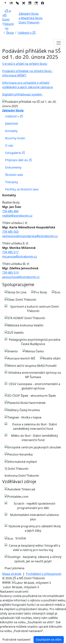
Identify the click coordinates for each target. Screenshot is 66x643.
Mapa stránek (11, 574)
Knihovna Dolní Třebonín (22, 476)
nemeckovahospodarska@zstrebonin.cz (30, 236)
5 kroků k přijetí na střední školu (24, 64)
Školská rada (14, 175)
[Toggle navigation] (59, 43)
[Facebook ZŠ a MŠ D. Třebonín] (42, 3)
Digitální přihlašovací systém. (22, 94)
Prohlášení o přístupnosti (43, 574)
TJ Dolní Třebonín (16, 469)
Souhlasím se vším (48, 640)
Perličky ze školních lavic (22, 189)
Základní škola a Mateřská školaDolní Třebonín (30, 18)
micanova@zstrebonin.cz (19, 256)
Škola (10, 33)
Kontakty (11, 131)
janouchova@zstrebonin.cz (21, 277)
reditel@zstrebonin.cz (17, 216)
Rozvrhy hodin (15, 138)
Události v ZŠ (27, 33)
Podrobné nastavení (16, 640)
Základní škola (13, 110)
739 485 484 (10, 211)
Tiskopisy (11, 182)
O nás (9, 145)
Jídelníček (11, 124)
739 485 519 (10, 273)
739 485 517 (10, 252)
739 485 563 (10, 232)
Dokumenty (13, 167)
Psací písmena (14, 568)
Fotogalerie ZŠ (15, 153)
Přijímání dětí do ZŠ (18, 160)
